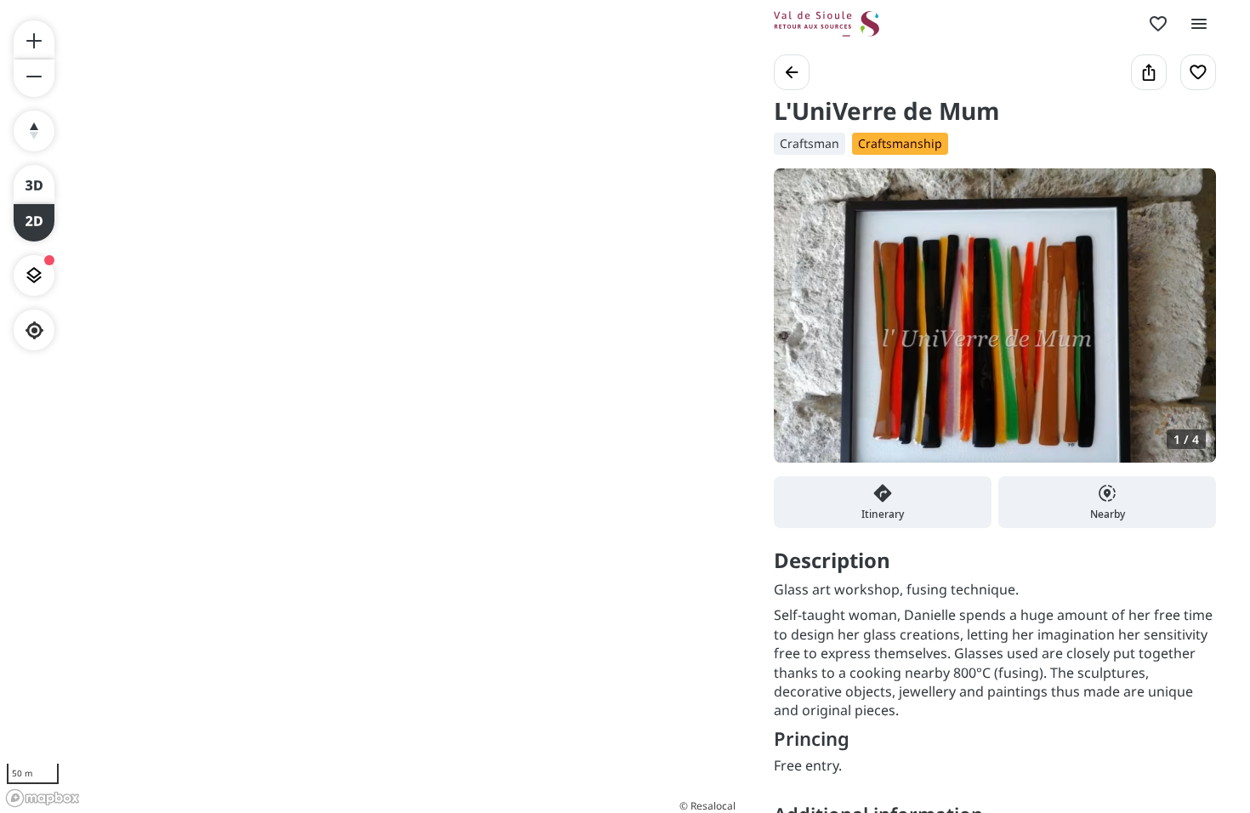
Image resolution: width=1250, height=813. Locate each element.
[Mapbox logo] (42, 798)
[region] (370, 406)
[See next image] (1185, 325)
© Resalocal (707, 806)
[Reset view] (34, 131)
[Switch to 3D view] (34, 183)
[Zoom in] (34, 39)
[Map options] (34, 275)
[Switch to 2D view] (34, 223)
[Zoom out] (34, 78)
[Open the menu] (1199, 24)
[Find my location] (34, 330)
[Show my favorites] (1158, 24)
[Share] (1149, 72)
